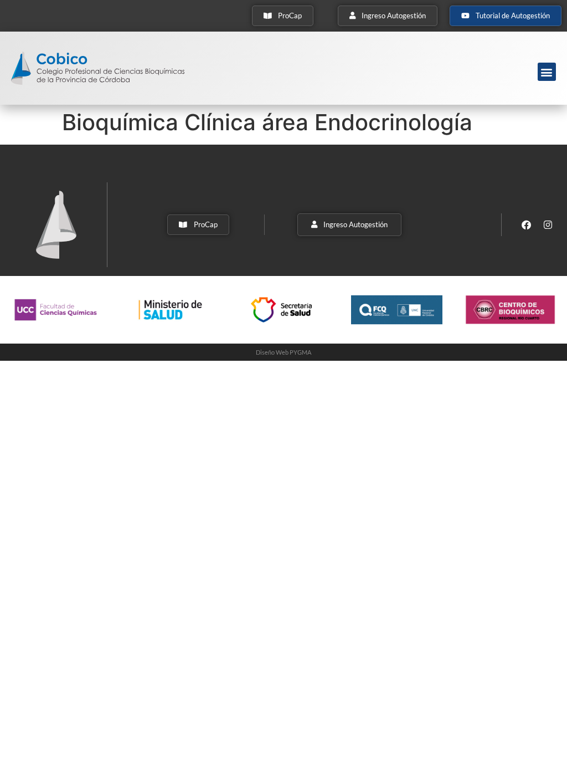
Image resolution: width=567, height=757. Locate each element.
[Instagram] (548, 224)
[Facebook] (526, 224)
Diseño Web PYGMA (283, 352)
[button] (547, 72)
